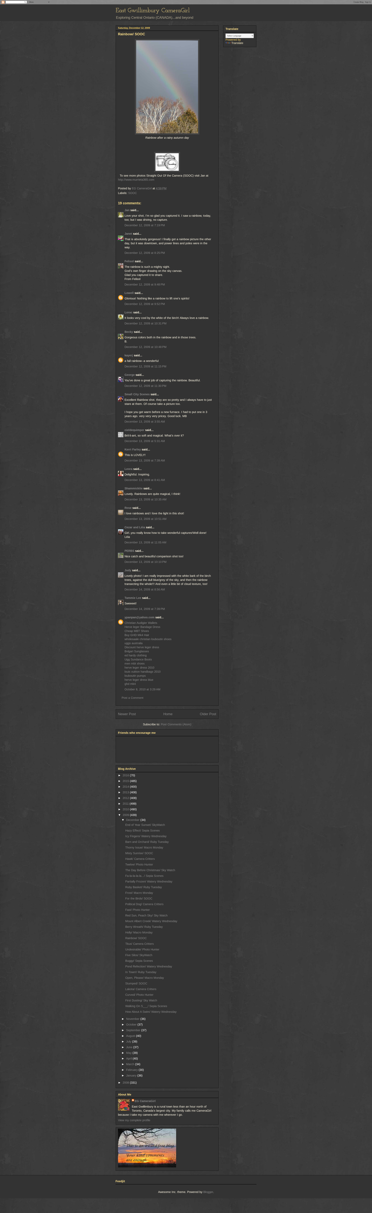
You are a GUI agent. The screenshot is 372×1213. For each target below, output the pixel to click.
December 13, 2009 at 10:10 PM (146, 561)
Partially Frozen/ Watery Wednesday (148, 881)
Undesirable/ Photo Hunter (142, 949)
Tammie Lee (133, 597)
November (133, 1018)
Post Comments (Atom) (176, 724)
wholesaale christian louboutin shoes (148, 639)
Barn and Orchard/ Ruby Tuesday (147, 841)
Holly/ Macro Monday (139, 932)
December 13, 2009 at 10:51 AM (146, 518)
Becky (129, 331)
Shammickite (134, 488)
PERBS (129, 550)
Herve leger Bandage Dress (142, 627)
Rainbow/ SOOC (136, 938)
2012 (126, 798)
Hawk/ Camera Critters (140, 858)
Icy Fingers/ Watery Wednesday (146, 836)
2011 (126, 803)
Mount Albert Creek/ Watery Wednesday (151, 921)
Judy (128, 570)
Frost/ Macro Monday (139, 892)
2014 (126, 786)
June (129, 1047)
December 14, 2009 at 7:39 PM (145, 608)
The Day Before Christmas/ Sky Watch (150, 870)
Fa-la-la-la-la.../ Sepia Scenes (144, 875)
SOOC (132, 193)
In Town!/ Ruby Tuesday (140, 972)
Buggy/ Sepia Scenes (139, 960)
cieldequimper (134, 430)
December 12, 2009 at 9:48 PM (145, 284)
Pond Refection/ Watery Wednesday (148, 966)
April (129, 1058)
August (131, 1035)
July (129, 1041)
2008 (126, 1082)
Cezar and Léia (135, 527)
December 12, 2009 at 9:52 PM (145, 304)
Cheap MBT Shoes (137, 631)
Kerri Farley (133, 449)
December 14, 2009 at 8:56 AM (145, 589)
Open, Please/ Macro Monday (144, 977)
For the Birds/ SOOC (138, 898)
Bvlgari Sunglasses (137, 651)
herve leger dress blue (139, 679)
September (133, 1030)
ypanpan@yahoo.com (139, 617)
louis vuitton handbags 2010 (143, 671)
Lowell (129, 293)
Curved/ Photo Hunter (139, 994)
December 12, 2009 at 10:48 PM (146, 347)
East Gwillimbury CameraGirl (153, 11)
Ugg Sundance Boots (138, 659)
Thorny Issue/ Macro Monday (144, 847)
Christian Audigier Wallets (141, 622)
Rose (128, 507)
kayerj (129, 355)
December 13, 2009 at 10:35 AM (146, 499)
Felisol (130, 261)
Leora (128, 469)
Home (167, 714)
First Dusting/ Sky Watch (141, 1000)
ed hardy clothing (136, 655)
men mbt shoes (135, 663)
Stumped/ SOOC (136, 983)
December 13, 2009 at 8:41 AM (145, 480)
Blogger (208, 1192)
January (131, 1075)
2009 (126, 815)
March (130, 1064)
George (130, 374)
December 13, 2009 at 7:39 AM (145, 460)
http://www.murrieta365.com (136, 179)
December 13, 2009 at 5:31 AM (145, 441)
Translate (237, 43)
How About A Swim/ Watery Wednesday (151, 1011)
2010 (126, 809)
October (131, 1024)
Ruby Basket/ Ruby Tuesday (143, 887)
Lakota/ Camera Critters (140, 989)
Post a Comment (132, 697)
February (132, 1069)
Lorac (128, 312)
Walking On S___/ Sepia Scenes (146, 1006)
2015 (126, 781)
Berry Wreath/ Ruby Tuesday (144, 926)
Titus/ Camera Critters (139, 943)
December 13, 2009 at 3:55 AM (145, 421)
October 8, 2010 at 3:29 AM (142, 689)
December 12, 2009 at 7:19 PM (145, 225)
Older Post (208, 714)
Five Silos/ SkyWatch (138, 955)
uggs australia (134, 643)
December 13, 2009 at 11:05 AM (145, 542)
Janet (128, 233)
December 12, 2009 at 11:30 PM (145, 385)
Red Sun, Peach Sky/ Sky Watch (146, 915)
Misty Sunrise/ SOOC (139, 853)
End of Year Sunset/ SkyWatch (145, 824)
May (129, 1052)
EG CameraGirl (145, 1101)
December (133, 819)
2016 (126, 775)
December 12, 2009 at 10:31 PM (146, 323)
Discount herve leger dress (142, 647)
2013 (126, 792)
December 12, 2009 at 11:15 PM (145, 366)
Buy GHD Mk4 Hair (137, 635)
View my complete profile (134, 1120)
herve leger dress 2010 (139, 667)
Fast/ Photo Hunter (137, 909)
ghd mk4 (130, 683)
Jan (127, 210)
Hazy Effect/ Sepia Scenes (142, 830)
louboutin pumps (135, 675)
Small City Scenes (137, 394)
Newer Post (127, 714)
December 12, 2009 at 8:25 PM (145, 252)
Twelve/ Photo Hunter (139, 864)
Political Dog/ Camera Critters (144, 904)
